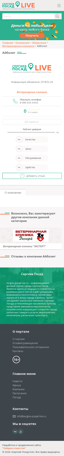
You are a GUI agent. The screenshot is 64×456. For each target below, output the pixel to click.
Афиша (17, 385)
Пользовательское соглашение (31, 347)
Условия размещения (25, 343)
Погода (17, 397)
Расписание (20, 393)
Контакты (18, 351)
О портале (19, 339)
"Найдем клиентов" (14, 448)
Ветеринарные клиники (32, 92)
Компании (19, 389)
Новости (18, 381)
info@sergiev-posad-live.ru (31, 416)
